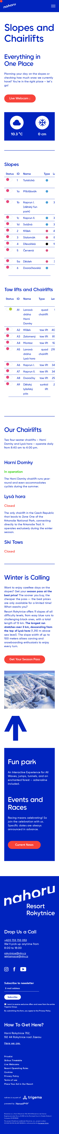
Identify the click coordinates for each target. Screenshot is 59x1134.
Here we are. (12, 1043)
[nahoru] (10, 6)
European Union (43, 1123)
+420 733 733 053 (15, 940)
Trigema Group (10, 1007)
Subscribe (12, 997)
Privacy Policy (44, 1011)
